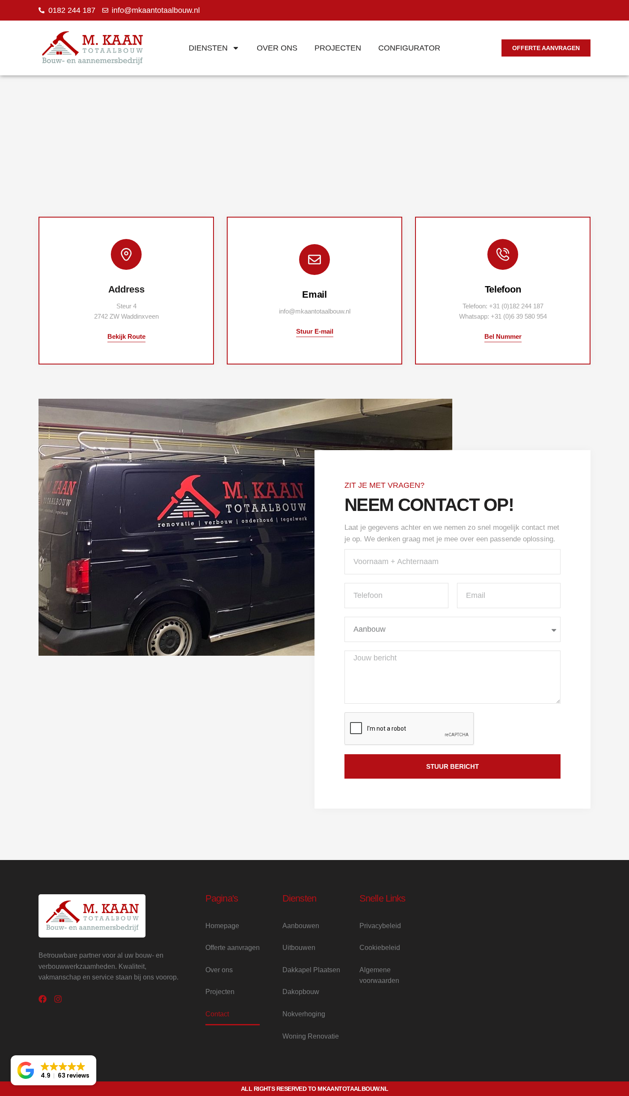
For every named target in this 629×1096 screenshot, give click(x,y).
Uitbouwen (298, 947)
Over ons (277, 48)
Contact (217, 1014)
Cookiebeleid (379, 947)
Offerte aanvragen (232, 947)
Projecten (337, 48)
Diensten (208, 48)
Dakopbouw (300, 991)
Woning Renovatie (310, 1036)
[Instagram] (58, 999)
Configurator (409, 48)
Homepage (222, 925)
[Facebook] (43, 999)
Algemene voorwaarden (379, 975)
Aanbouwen (300, 925)
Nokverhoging (303, 1014)
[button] (53, 1070)
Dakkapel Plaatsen (311, 970)
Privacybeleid (380, 925)
